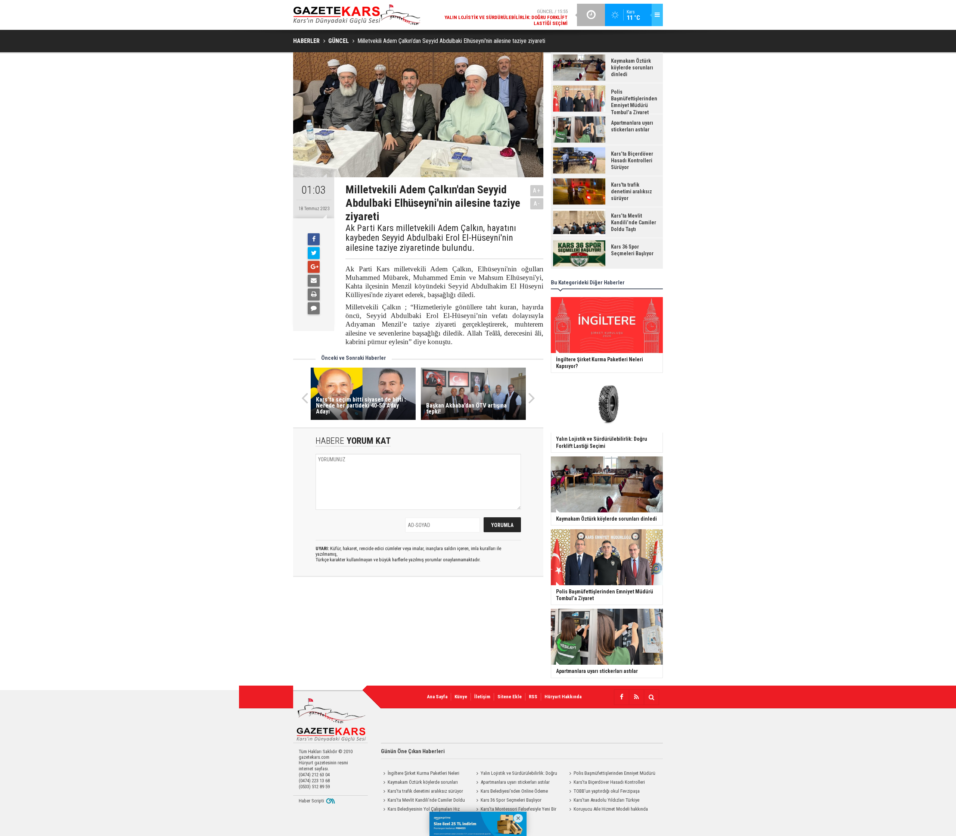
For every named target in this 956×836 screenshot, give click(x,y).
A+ (537, 190)
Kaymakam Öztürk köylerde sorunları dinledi (419, 783)
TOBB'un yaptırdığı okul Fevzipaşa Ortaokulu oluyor (603, 792)
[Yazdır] (314, 294)
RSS (533, 696)
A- (537, 203)
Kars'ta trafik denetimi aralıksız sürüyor (425, 791)
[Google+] (314, 267)
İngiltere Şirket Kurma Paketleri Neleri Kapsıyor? (420, 774)
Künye (460, 696)
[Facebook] (314, 239)
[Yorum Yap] (314, 308)
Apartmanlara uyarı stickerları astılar (515, 782)
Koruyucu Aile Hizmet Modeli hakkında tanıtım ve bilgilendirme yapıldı (607, 810)
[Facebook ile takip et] (621, 697)
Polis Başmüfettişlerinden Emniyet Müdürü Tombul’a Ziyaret (611, 774)
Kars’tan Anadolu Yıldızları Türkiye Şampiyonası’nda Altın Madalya (603, 801)
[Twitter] (314, 253)
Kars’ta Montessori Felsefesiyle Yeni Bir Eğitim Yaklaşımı (515, 810)
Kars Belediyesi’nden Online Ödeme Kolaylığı (511, 792)
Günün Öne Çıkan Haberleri (413, 751)
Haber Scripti (311, 801)
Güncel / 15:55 (506, 17)
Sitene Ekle (509, 696)
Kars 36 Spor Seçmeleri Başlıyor (511, 800)
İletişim (482, 696)
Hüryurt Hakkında (562, 696)
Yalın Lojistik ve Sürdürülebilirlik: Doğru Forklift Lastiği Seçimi (515, 774)
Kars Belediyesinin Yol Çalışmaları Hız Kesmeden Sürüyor (420, 810)
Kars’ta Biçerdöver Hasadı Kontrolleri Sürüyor (606, 783)
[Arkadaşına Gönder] (314, 281)
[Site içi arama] (651, 697)
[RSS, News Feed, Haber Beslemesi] (636, 697)
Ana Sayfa (437, 696)
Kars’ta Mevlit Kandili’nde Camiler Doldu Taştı (423, 801)
